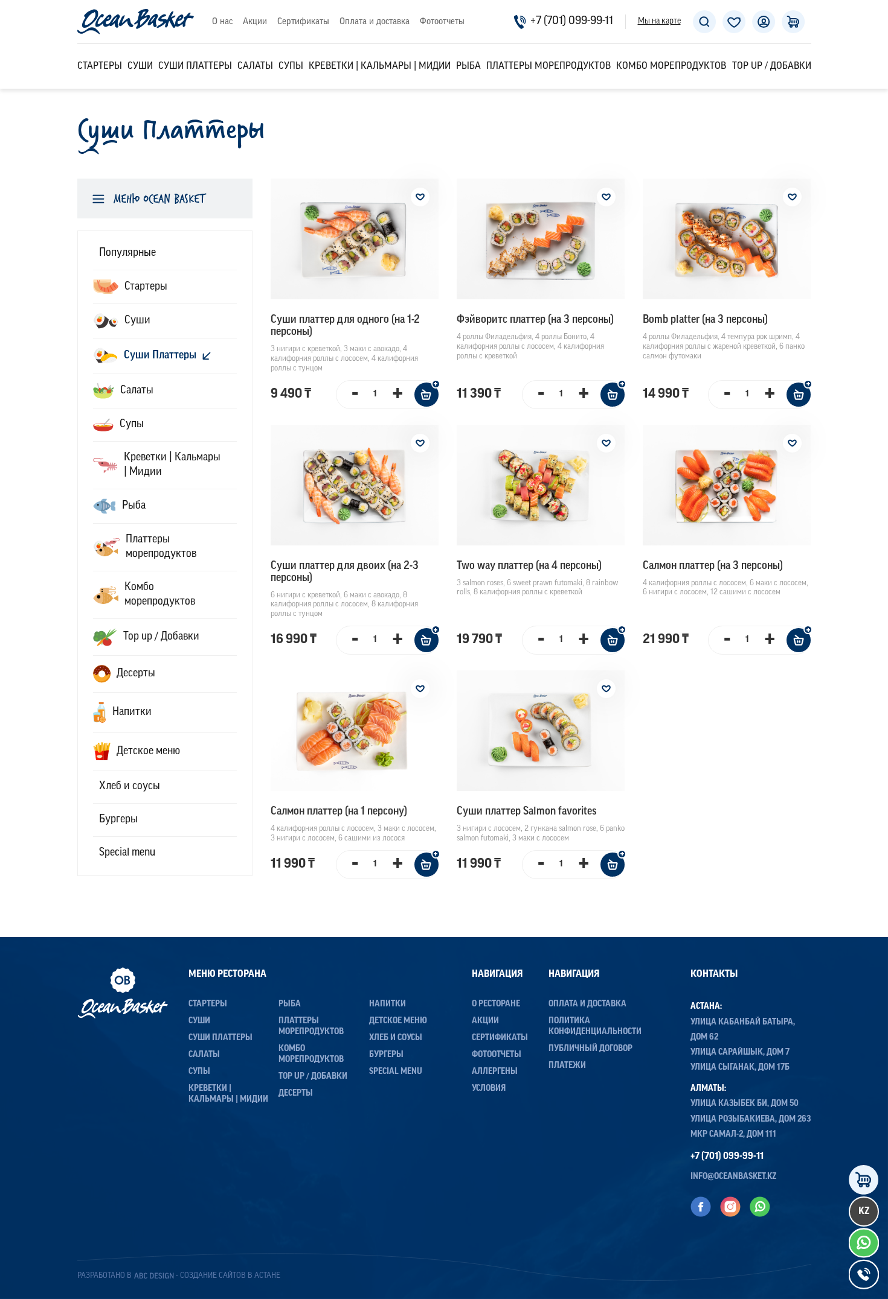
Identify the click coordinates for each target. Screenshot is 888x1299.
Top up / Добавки (771, 66)
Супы (290, 66)
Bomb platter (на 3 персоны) (705, 320)
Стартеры (99, 66)
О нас (222, 22)
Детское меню (398, 1021)
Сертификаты (303, 22)
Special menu (395, 1071)
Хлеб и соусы (395, 1038)
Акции (255, 22)
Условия (489, 1088)
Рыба (468, 66)
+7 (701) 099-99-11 (571, 21)
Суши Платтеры (195, 66)
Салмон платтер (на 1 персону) (339, 812)
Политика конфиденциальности (595, 1027)
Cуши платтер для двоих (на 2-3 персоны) (345, 572)
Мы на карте (659, 21)
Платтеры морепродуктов (548, 66)
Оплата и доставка (374, 22)
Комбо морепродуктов (671, 66)
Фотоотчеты (442, 22)
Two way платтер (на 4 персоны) (529, 566)
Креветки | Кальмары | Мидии (380, 66)
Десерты (295, 1093)
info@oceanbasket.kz (733, 1176)
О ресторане (496, 1004)
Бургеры (386, 1054)
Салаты (255, 66)
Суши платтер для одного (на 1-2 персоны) (345, 326)
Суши (140, 66)
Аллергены (495, 1071)
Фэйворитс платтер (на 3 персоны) (535, 320)
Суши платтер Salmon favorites (526, 812)
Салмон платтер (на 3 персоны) (713, 566)
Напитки (387, 1004)
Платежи (567, 1065)
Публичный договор (590, 1048)
